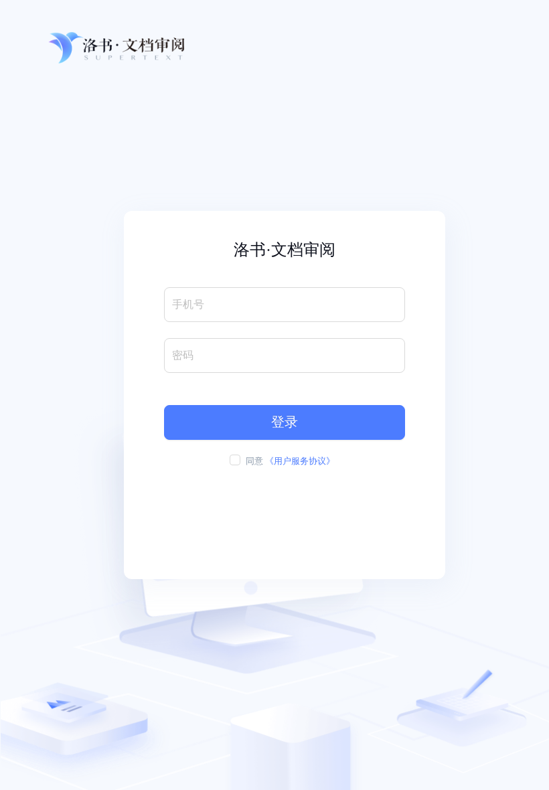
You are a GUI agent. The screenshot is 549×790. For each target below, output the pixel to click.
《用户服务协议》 (300, 461)
